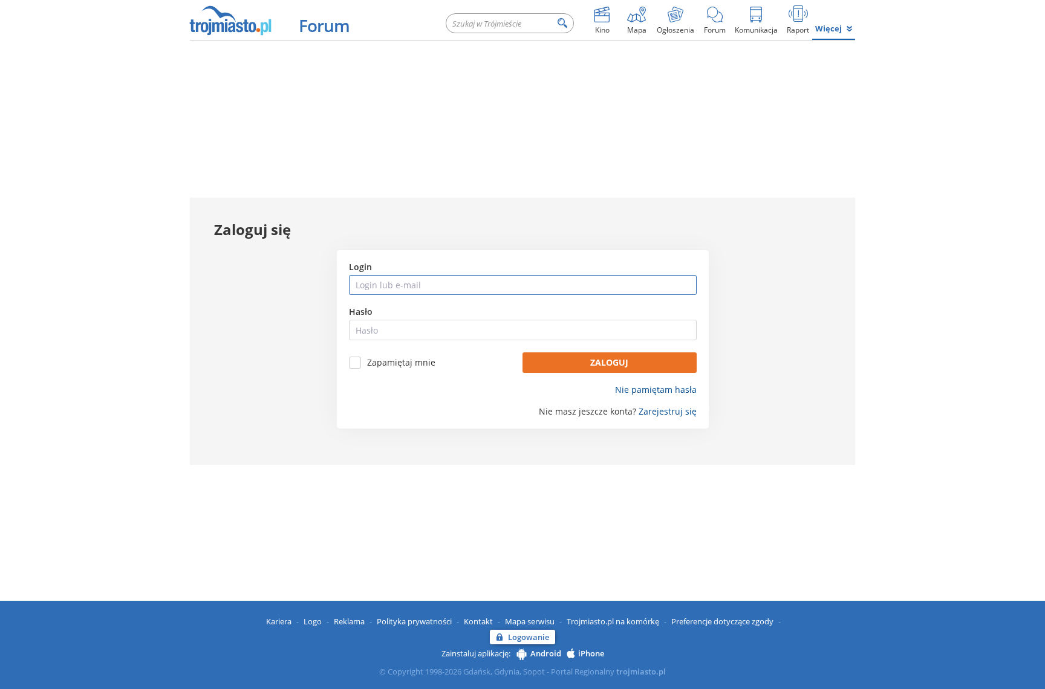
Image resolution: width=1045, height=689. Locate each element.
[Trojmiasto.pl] (230, 20)
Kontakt (478, 621)
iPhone (591, 653)
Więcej (828, 28)
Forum (324, 25)
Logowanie (528, 637)
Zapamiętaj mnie (401, 362)
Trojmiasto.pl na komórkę (613, 621)
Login (360, 267)
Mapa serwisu (530, 621)
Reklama (349, 621)
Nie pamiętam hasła (656, 390)
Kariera (278, 621)
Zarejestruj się (668, 411)
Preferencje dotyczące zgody (722, 621)
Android (545, 653)
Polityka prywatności (414, 621)
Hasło (361, 312)
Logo (313, 621)
